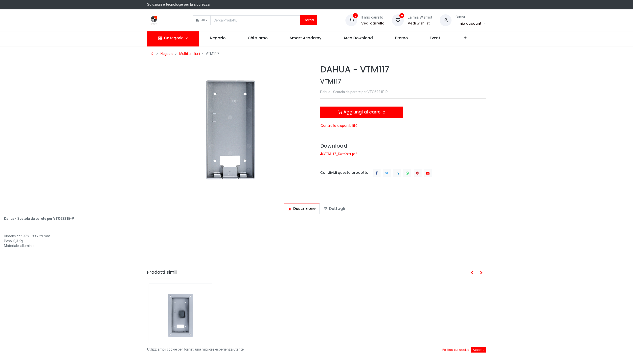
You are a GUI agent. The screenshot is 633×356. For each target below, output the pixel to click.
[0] (351, 20)
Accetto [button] (478, 350)
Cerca (308, 20)
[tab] (302, 208)
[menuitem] (218, 38)
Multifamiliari (189, 54)
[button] (202, 20)
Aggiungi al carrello (363, 112)
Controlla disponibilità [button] (339, 125)
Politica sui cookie (455, 350)
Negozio (166, 54)
